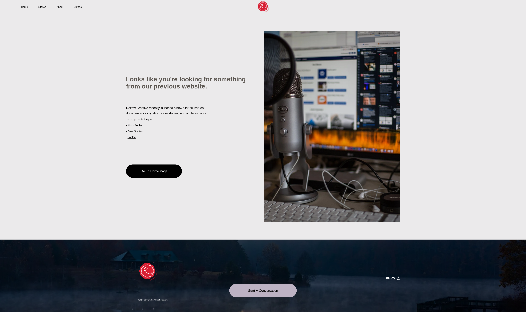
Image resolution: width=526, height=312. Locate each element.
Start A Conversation (263, 290)
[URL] (393, 278)
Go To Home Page (154, 171)
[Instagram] (398, 278)
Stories (42, 6)
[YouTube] (388, 278)
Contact (78, 6)
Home (24, 6)
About (60, 6)
